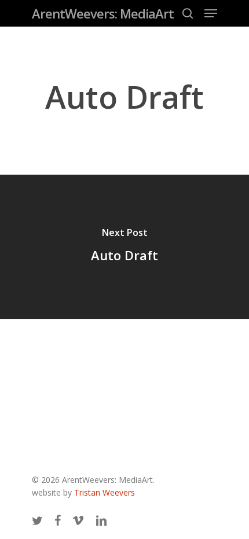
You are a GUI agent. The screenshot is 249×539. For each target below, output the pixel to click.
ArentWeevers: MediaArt (103, 13)
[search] (188, 13)
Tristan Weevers (104, 492)
